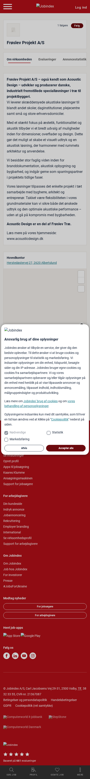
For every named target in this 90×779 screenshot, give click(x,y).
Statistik (57, 432)
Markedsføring (19, 439)
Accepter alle (66, 448)
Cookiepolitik (59, 419)
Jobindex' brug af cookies (40, 401)
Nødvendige (18, 432)
